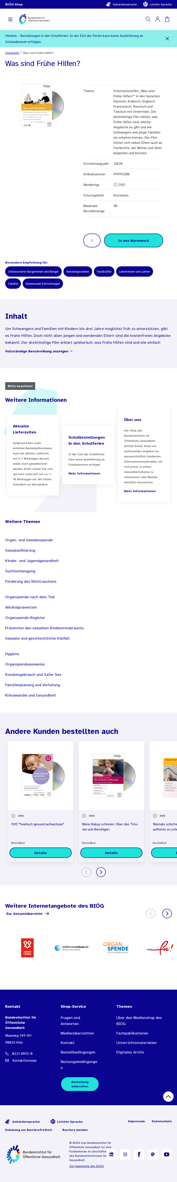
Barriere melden (75, 1129)
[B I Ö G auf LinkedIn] (111, 1154)
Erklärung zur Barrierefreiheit (28, 1129)
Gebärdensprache (125, 4)
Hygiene (12, 654)
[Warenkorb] (167, 19)
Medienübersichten (77, 1033)
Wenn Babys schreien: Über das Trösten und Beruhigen (110, 826)
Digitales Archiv (130, 1052)
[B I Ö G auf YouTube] (166, 1154)
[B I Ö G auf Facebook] (139, 1154)
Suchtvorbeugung (20, 571)
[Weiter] (101, 872)
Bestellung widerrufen (79, 1084)
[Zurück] (86, 872)
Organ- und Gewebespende (29, 540)
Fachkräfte (104, 271)
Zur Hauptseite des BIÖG (86, 1166)
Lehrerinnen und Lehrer (134, 271)
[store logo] (34, 19)
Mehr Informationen (84, 473)
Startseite (12, 52)
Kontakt (67, 1043)
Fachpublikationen (132, 1033)
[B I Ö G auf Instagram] (125, 1154)
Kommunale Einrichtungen (43, 283)
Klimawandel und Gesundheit (30, 695)
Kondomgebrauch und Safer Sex (33, 675)
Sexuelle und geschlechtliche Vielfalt (37, 638)
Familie (13, 283)
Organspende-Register (25, 618)
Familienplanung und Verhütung (32, 685)
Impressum (136, 1121)
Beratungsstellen (77, 271)
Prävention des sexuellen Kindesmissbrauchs (44, 628)
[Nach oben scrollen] (168, 1096)
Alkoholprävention (21, 607)
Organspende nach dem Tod (29, 597)
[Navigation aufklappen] (10, 19)
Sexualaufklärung (20, 550)
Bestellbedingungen (78, 1052)
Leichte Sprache (161, 4)
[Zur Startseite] (33, 1154)
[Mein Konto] (157, 19)
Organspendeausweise (25, 664)
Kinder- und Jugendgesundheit (32, 561)
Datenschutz (162, 1121)
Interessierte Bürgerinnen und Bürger (33, 271)
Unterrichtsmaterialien (136, 1043)
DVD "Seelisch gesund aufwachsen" (37, 824)
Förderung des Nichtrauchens (31, 581)
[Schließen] (167, 38)
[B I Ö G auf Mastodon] (153, 1154)
